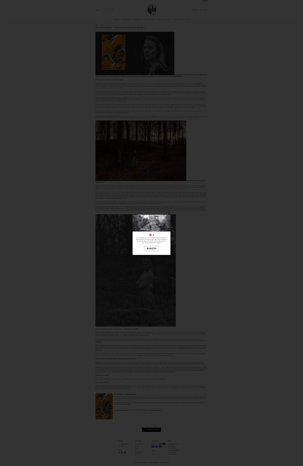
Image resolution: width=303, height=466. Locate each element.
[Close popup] (169, 212)
